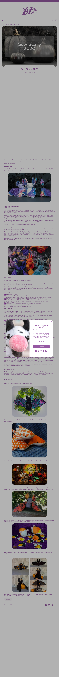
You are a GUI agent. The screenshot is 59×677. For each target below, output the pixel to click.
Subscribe (41, 346)
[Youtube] (38, 351)
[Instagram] (41, 351)
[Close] (51, 321)
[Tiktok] (43, 351)
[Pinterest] (46, 351)
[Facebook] (36, 351)
